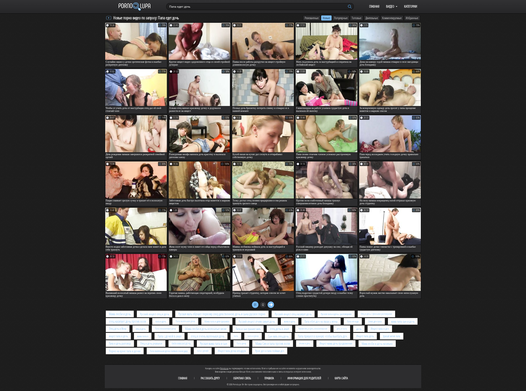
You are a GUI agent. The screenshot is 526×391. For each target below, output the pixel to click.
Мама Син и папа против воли (272, 343)
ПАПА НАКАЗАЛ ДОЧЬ (181, 343)
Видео (390, 6)
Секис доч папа (375, 321)
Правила (269, 378)
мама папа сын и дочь (402, 321)
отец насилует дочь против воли (127, 321)
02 (263, 304)
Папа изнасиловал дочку (165, 328)
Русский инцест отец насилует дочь (293, 314)
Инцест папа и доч (380, 329)
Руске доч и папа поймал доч (269, 351)
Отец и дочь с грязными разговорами (376, 314)
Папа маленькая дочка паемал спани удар (169, 351)
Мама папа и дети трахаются (216, 321)
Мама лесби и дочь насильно (377, 343)
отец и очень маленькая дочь (207, 336)
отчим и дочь (304, 343)
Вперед (270, 304)
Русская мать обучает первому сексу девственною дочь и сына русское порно (221, 314)
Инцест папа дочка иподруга (232, 351)
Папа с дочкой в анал (169, 336)
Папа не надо (353, 321)
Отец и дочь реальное (151, 343)
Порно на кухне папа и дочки (125, 351)
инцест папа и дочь (118, 336)
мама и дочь (289, 321)
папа (236, 336)
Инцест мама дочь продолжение (336, 343)
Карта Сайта (341, 378)
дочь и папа (342, 328)
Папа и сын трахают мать (248, 329)
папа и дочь (160, 321)
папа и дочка (253, 336)
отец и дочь (141, 329)
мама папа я (142, 336)
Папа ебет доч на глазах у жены (321, 321)
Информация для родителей (304, 378)
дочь (358, 329)
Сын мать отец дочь (278, 336)
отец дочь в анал (279, 328)
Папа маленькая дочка (185, 321)
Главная (374, 6)
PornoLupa (224, 368)
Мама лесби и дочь (120, 314)
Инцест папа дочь (365, 336)
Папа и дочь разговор (120, 343)
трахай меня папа (391, 336)
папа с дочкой (203, 351)
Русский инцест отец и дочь (154, 314)
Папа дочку (241, 343)
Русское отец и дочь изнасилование (312, 328)
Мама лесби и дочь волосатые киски (205, 328)
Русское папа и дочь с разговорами (336, 314)
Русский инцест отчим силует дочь (257, 321)
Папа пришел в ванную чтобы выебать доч (322, 336)
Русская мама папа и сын (213, 343)
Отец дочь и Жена (117, 329)
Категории (410, 6)
